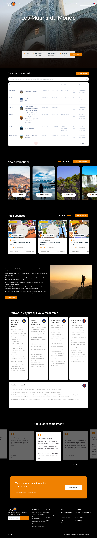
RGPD (48, 517)
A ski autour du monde (38, 524)
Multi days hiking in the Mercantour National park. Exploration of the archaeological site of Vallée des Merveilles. (31, 117)
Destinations (30, 4)
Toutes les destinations (82, 161)
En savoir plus (11, 297)
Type (28, 53)
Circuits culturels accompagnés (37, 517)
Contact (59, 4)
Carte (39, 4)
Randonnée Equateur (31, 91)
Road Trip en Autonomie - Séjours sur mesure (39, 513)
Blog (62, 522)
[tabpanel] (19, 183)
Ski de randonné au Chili (30, 100)
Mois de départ (52, 53)
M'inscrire (24, 518)
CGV (47, 512)
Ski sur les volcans (30, 128)
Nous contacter (73, 487)
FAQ (53, 4)
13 (60, 143)
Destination (38, 53)
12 (57, 143)
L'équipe (46, 4)
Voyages (21, 4)
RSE (47, 520)
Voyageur (64, 53)
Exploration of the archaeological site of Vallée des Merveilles (31, 108)
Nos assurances (65, 517)
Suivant (82, 143)
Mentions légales (51, 515)
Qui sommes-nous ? (71, 4)
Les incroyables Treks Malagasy (31, 136)
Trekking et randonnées (38, 521)
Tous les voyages (82, 73)
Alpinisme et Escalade (38, 526)
